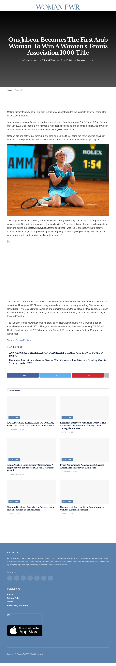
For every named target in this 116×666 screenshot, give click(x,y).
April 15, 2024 (14, 513)
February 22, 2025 (16, 474)
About (10, 594)
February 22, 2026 (16, 429)
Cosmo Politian (23, 340)
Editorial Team (48, 60)
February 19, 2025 (69, 471)
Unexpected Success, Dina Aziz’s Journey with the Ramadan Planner (82, 508)
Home (9, 90)
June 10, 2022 (67, 60)
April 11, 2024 (67, 513)
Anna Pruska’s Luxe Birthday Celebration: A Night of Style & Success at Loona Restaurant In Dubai (30, 468)
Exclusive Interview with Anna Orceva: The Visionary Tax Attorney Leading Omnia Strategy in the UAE (83, 426)
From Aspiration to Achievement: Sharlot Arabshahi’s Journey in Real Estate (82, 466)
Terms (10, 602)
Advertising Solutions (17, 605)
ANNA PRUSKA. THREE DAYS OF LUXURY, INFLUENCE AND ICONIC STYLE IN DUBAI (31, 424)
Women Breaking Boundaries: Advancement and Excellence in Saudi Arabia (30, 508)
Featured (81, 60)
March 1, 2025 (67, 432)
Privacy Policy (14, 598)
